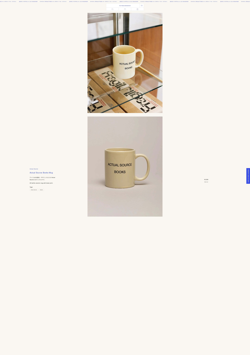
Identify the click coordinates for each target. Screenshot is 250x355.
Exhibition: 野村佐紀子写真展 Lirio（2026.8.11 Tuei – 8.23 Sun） (41, 1)
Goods (41, 189)
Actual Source (34, 169)
